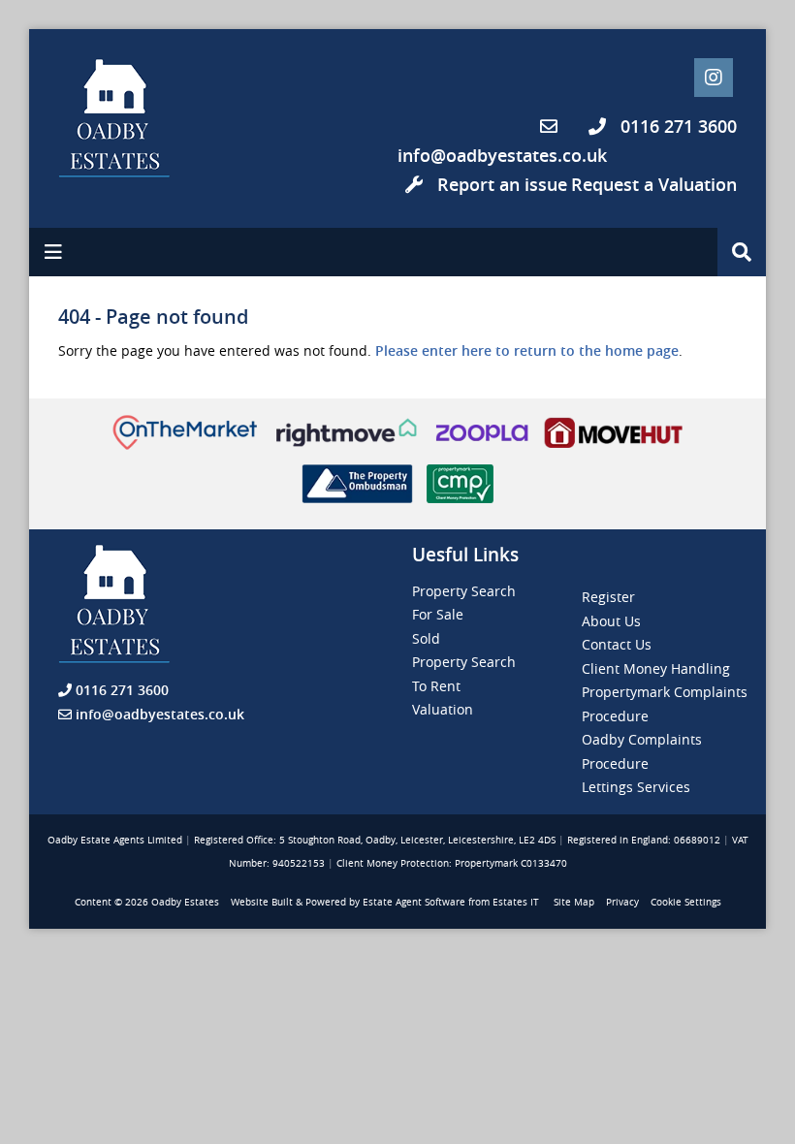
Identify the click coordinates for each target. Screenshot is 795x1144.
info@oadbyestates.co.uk (502, 155)
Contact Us (617, 644)
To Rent (436, 686)
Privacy (622, 902)
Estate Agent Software (414, 902)
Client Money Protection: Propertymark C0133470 (451, 863)
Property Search (464, 591)
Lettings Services (636, 787)
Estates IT (516, 902)
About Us (611, 621)
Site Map (574, 902)
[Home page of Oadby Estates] (135, 118)
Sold (426, 638)
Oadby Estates (185, 902)
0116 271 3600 (676, 126)
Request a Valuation (654, 184)
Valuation (442, 709)
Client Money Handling (656, 668)
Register (608, 597)
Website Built (262, 902)
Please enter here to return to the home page (527, 350)
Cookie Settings (686, 902)
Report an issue (499, 184)
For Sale (437, 614)
